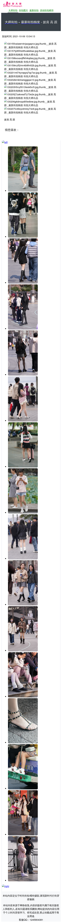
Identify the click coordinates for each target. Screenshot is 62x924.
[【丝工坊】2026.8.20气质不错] (23, 604)
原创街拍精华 (47, 10)
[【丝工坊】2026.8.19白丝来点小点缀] (23, 880)
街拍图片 (23, 10)
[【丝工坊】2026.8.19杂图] (23, 788)
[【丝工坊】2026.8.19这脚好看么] (23, 742)
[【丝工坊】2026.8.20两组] (23, 466)
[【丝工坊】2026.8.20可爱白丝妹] (23, 696)
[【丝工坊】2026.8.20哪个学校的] (23, 558)
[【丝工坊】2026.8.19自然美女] (23, 834)
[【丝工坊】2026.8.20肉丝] (23, 512)
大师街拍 (12, 10)
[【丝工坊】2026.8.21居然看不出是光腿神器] (23, 282)
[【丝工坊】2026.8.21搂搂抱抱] (23, 420)
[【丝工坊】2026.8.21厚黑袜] (23, 328)
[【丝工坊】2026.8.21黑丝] (23, 374)
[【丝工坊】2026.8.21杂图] (23, 236)
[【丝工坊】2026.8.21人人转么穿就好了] (23, 190)
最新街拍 (34, 10)
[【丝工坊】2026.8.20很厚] (23, 650)
